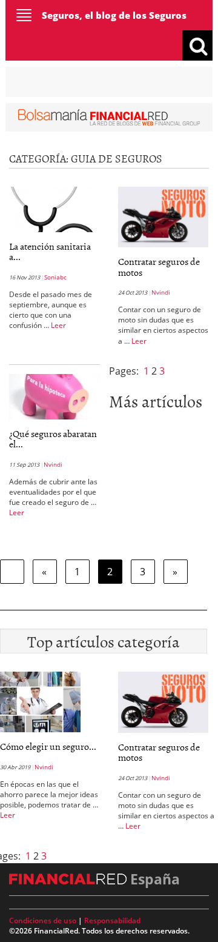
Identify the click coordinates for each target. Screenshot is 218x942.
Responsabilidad (112, 920)
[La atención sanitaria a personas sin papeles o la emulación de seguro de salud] (54, 208)
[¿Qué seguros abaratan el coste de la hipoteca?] (54, 395)
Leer (58, 325)
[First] (12, 572)
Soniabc (55, 277)
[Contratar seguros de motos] (163, 215)
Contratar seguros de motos (159, 266)
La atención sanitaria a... (50, 251)
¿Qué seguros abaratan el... (53, 439)
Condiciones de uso (42, 920)
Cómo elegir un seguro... (48, 746)
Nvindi (160, 292)
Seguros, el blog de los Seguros (114, 15)
